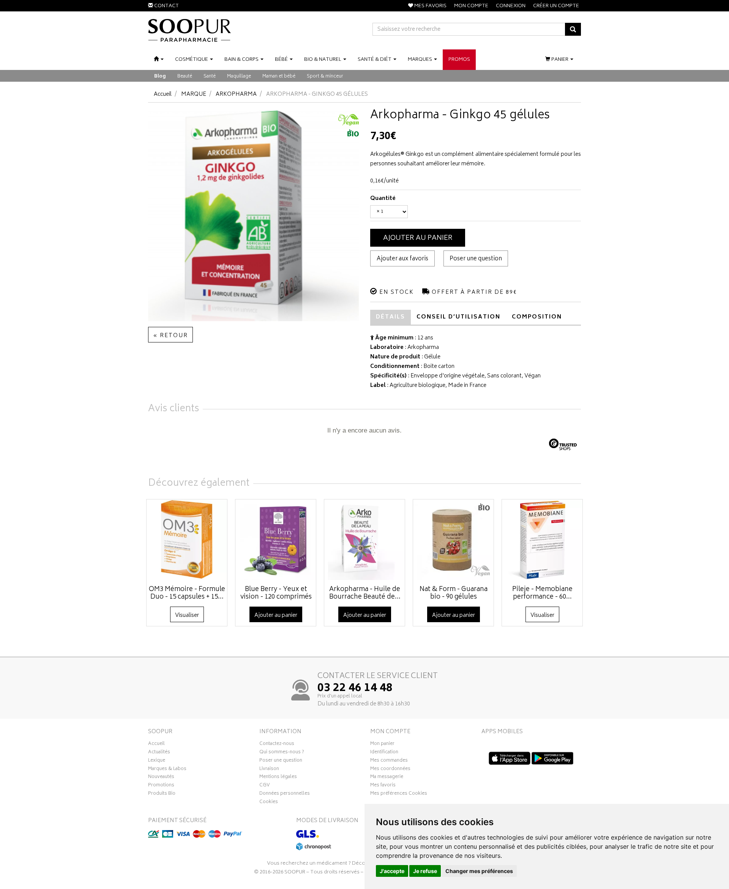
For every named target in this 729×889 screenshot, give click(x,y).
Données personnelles (284, 794)
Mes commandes (389, 761)
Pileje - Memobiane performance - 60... (542, 593)
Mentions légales (278, 777)
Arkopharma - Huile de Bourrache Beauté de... (365, 593)
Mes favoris (383, 786)
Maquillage (239, 77)
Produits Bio (161, 794)
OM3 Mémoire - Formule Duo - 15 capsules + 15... (187, 593)
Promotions (161, 786)
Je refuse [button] (425, 871)
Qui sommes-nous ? (281, 753)
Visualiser (187, 615)
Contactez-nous (276, 744)
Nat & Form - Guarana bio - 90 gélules (454, 593)
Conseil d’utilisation (458, 317)
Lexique (156, 761)
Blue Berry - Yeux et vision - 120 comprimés (276, 593)
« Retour (170, 336)
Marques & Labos (167, 769)
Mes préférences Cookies (398, 794)
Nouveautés (161, 777)
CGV (264, 786)
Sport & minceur (325, 77)
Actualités (159, 753)
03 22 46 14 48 (355, 689)
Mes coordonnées (390, 769)
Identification (384, 753)
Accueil (163, 94)
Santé (210, 77)
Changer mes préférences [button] (479, 871)
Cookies (268, 802)
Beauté (184, 77)
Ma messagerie (386, 777)
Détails (390, 317)
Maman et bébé (278, 77)
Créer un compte (556, 6)
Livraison (269, 769)
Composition (537, 317)
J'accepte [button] (392, 871)
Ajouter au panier (418, 238)
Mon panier (382, 744)
